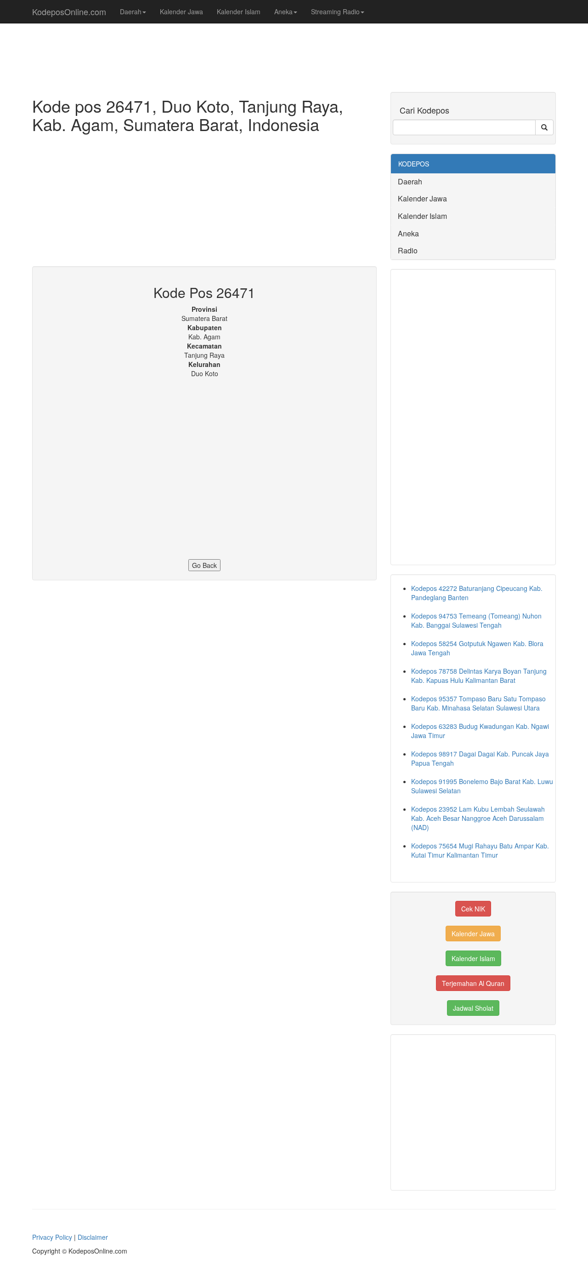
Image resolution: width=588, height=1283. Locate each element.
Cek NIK (473, 908)
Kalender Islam (238, 11)
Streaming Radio (335, 11)
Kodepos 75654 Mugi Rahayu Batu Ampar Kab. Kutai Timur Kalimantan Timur (480, 850)
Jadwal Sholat (473, 1008)
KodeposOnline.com (69, 11)
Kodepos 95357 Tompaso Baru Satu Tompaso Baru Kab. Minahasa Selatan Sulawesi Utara (478, 703)
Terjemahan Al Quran (473, 983)
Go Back (204, 565)
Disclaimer (93, 1237)
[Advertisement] (204, 201)
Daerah (130, 11)
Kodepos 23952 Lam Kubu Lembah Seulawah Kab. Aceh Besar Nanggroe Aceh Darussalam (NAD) (478, 818)
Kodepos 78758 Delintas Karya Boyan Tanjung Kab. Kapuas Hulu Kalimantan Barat (479, 675)
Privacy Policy (52, 1237)
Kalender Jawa (181, 11)
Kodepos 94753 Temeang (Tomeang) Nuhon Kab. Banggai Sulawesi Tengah (476, 620)
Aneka (283, 11)
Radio (408, 250)
